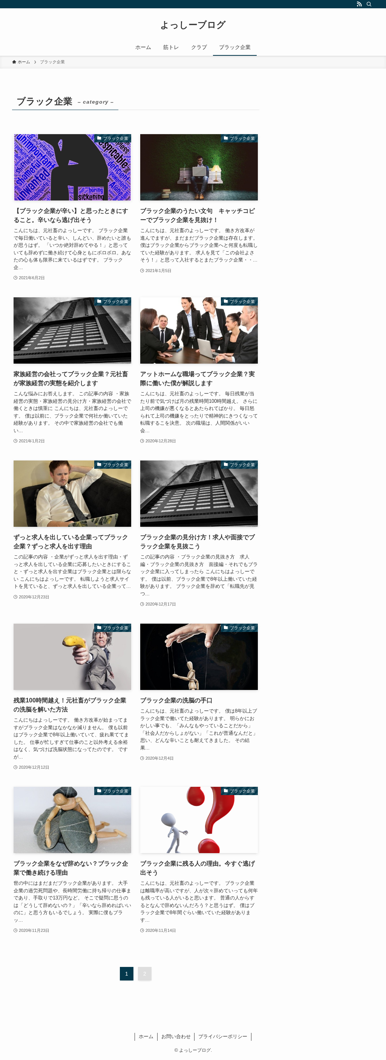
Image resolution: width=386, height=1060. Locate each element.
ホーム (146, 1036)
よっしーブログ (193, 24)
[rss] (359, 4)
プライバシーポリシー (222, 1036)
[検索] (369, 4)
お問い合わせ (176, 1036)
